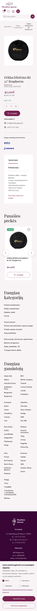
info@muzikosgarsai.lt (15, 123)
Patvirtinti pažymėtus (19, 606)
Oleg (22, 436)
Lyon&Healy (8, 434)
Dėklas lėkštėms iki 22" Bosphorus (29, 26)
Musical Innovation (25, 431)
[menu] (18, 11)
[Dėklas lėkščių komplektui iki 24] (18, 241)
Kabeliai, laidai (9, 312)
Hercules (24, 406)
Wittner (7, 498)
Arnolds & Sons (10, 383)
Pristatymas (13, 167)
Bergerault (8, 393)
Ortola (23, 440)
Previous (5, 253)
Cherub (23, 383)
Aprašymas (13, 160)
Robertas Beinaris (7, 469)
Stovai (6, 316)
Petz (6, 453)
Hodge (23, 413)
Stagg (6, 480)
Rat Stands (8, 461)
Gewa (6, 410)
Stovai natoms (9, 322)
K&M (22, 417)
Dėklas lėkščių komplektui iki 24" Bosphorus (17, 259)
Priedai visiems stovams (13, 329)
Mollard (23, 427)
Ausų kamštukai (10, 333)
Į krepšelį (13, 113)
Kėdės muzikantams (11, 309)
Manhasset (8, 441)
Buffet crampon (27, 380)
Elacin (6, 406)
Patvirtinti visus (19, 599)
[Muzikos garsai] (9, 5)
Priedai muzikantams (18, 26)
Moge (6, 445)
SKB (22, 464)
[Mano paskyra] (13, 11)
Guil (5, 421)
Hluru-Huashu (26, 410)
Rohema (7, 473)
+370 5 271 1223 (13, 127)
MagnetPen (8, 438)
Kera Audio (8, 427)
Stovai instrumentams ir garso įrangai (18, 326)
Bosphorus (8, 85)
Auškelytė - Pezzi (8, 388)
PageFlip (24, 443)
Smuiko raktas (26, 468)
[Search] (33, 16)
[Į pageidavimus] (28, 229)
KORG (6, 430)
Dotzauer (7, 402)
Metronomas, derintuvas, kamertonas (18, 339)
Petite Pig (24, 447)
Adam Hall (8, 376)
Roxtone (24, 453)
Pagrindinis (7, 27)
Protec (6, 457)
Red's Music (8, 464)
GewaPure (8, 413)
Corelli (23, 391)
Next (31, 253)
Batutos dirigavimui (11, 343)
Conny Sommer (26, 387)
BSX (22, 376)
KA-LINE (24, 421)
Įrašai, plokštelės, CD (12, 347)
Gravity (7, 417)
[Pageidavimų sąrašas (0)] (8, 11)
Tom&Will (7, 487)
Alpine (6, 380)
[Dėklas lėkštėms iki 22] (18, 50)
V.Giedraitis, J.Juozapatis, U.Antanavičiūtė (10, 493)
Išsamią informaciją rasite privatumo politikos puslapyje (17, 591)
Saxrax (23, 461)
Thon (6, 483)
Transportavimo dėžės (12, 350)
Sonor (23, 471)
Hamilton (24, 402)
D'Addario (24, 394)
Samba (23, 457)
